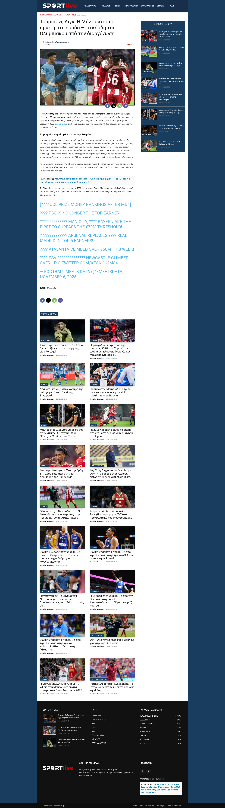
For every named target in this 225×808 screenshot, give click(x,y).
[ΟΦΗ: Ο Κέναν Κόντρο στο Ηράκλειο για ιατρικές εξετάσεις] (112, 625)
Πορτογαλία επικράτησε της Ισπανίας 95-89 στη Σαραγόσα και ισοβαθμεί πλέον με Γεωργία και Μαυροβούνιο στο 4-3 (110, 350)
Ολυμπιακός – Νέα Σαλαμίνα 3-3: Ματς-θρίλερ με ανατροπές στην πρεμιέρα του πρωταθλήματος (60, 514)
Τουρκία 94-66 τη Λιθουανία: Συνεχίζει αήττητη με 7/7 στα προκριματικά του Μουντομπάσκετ (111, 514)
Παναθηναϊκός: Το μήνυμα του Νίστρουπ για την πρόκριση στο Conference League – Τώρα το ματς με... (62, 600)
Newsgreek (159, 779)
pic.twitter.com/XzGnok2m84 (86, 263)
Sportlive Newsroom (60, 42)
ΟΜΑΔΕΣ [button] (160, 6)
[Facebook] (107, 105)
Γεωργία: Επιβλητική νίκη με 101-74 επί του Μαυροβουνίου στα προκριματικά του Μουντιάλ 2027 (61, 687)
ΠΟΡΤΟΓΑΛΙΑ (45, 340)
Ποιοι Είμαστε (138, 805)
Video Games (147, 134)
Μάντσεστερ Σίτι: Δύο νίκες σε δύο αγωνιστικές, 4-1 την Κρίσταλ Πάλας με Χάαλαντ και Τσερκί (61, 433)
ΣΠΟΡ (117, 6)
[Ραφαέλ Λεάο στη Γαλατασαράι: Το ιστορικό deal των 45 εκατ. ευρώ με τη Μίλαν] (112, 669)
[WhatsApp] (119, 105)
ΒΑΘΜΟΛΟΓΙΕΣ (147, 6)
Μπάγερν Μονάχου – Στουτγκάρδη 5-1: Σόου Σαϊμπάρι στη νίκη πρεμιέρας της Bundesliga (61, 474)
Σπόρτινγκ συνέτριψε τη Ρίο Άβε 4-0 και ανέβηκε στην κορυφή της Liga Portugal (61, 348)
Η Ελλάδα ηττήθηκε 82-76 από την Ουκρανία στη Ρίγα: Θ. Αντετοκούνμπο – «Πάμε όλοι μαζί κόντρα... (111, 600)
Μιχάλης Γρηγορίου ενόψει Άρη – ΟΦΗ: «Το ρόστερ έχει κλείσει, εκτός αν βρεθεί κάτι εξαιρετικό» (111, 474)
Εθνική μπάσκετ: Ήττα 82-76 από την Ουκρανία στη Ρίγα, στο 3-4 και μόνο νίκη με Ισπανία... (111, 555)
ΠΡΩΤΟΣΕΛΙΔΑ (131, 6)
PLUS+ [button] (172, 6)
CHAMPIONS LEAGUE (50, 15)
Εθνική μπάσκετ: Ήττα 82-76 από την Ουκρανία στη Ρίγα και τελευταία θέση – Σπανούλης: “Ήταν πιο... (60, 644)
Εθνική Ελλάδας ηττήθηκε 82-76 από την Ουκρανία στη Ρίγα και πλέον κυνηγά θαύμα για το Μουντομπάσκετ (60, 556)
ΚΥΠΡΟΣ (44, 506)
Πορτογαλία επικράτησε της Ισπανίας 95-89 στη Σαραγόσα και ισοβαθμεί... (171, 34)
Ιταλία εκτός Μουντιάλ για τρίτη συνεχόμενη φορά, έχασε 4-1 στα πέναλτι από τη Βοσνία (110, 392)
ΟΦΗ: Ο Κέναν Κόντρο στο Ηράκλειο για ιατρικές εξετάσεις (112, 641)
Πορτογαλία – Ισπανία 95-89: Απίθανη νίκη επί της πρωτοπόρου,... (170, 97)
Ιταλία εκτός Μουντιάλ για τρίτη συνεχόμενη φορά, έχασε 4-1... (172, 81)
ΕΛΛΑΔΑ (44, 547)
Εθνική (145, 103)
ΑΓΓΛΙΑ (43, 425)
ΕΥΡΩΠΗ (94, 340)
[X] (113, 105)
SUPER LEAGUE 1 (97, 466)
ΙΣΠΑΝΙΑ (44, 384)
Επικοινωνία (149, 805)
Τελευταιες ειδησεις (75, 15)
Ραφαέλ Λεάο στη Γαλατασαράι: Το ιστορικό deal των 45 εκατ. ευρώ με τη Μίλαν (112, 687)
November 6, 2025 (58, 276)
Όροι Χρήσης (160, 805)
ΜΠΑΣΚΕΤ (105, 6)
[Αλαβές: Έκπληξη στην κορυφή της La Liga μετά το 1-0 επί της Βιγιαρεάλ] (62, 374)
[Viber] (125, 105)
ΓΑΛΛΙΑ (93, 425)
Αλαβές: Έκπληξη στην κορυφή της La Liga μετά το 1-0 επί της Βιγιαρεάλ (61, 392)
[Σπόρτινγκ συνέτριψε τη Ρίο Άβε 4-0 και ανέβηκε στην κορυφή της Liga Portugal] (62, 330)
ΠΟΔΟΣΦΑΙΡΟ (90, 6)
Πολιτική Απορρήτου (174, 805)
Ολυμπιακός (61, 124)
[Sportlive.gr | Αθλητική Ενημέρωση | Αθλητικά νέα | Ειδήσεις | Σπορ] (58, 767)
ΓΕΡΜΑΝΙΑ (44, 466)
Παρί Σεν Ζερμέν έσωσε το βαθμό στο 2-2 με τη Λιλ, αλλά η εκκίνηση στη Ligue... (111, 433)
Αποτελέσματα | (147, 779)
